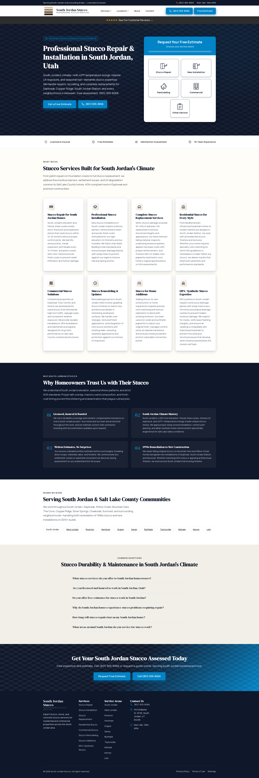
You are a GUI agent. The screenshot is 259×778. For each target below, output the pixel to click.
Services (105, 10)
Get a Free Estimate (59, 104)
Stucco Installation (88, 710)
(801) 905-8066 (186, 2)
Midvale (182, 529)
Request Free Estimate (111, 676)
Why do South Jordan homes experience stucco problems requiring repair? (118, 607)
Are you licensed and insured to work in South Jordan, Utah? (109, 588)
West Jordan (72, 529)
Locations (122, 10)
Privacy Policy (182, 771)
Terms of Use (198, 771)
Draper (120, 529)
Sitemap (212, 771)
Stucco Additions (87, 740)
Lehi (209, 529)
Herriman (105, 529)
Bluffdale (148, 529)
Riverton (90, 529)
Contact (150, 10)
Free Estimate (205, 10)
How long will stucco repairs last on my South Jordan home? (109, 617)
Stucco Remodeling (88, 735)
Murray (196, 529)
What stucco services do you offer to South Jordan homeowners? (112, 578)
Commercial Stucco (88, 730)
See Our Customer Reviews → (129, 20)
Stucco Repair (86, 704)
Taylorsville (165, 529)
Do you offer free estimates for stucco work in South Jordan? (109, 598)
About (137, 10)
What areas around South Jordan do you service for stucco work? (112, 627)
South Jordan (111, 704)
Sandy (134, 529)
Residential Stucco (88, 724)
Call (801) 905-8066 (149, 676)
